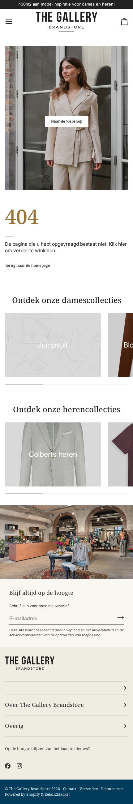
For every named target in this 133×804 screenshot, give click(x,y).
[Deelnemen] (119, 617)
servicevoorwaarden (26, 635)
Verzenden (88, 788)
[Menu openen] (14, 22)
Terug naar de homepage (27, 265)
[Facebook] (8, 766)
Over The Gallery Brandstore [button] (44, 704)
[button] (66, 687)
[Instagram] (19, 766)
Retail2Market (57, 794)
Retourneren (112, 788)
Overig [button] (14, 725)
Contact (69, 788)
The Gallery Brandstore (29, 788)
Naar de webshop (66, 121)
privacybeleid (103, 630)
